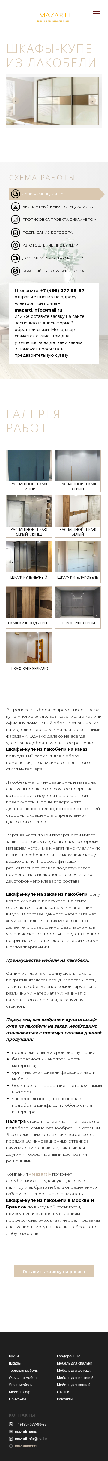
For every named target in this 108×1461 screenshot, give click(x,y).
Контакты (65, 1399)
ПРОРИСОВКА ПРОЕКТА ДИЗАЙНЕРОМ (59, 219)
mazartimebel (26, 1446)
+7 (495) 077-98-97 (31, 1424)
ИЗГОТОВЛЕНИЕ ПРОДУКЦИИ (50, 245)
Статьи (63, 1392)
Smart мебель (20, 1385)
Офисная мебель (23, 1378)
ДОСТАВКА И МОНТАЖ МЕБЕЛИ (52, 258)
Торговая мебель (23, 1370)
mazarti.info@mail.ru (32, 1439)
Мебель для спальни (74, 1363)
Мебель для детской (74, 1370)
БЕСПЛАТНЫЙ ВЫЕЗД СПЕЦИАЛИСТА (57, 206)
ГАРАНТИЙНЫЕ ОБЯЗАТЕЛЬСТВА (53, 271)
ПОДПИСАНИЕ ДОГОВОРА (47, 232)
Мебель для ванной (74, 1385)
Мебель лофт (20, 1392)
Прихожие (17, 1399)
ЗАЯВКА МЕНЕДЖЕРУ (42, 193)
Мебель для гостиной (75, 1378)
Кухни (14, 1356)
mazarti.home (26, 1432)
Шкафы (15, 1363)
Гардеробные (68, 1356)
